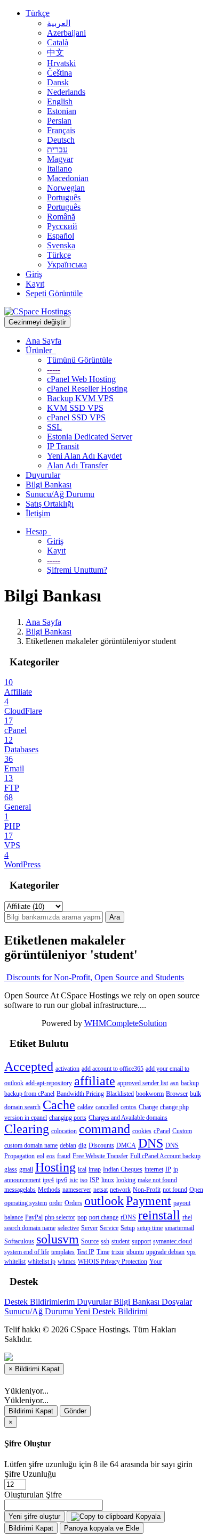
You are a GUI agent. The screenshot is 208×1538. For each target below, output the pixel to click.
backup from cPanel (29, 1093)
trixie (117, 1252)
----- (53, 369)
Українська (67, 264)
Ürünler (41, 350)
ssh (105, 1241)
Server (89, 1228)
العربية (58, 23)
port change (103, 1217)
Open (196, 1189)
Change (148, 1107)
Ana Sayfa (43, 340)
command (104, 1129)
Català (57, 42)
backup (190, 1083)
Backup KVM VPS (80, 398)
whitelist (15, 1261)
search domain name (29, 1228)
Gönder (75, 1411)
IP (168, 1169)
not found (175, 1189)
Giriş (34, 274)
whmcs (67, 1261)
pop (82, 1217)
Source (90, 1241)
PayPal (34, 1217)
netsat (100, 1189)
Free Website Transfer (100, 1156)
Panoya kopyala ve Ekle (101, 1528)
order (55, 1203)
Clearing (26, 1129)
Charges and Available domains (128, 1117)
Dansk (58, 82)
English (60, 101)
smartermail (179, 1228)
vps (191, 1252)
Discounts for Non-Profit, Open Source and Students (94, 977)
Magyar (60, 159)
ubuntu (135, 1252)
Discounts (101, 1145)
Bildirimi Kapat (31, 1411)
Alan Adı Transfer (77, 465)
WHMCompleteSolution (125, 1023)
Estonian (61, 111)
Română (61, 216)
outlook (104, 1201)
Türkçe (38, 13)
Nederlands (66, 91)
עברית (57, 149)
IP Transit (63, 446)
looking (125, 1180)
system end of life (26, 1252)
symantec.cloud (172, 1241)
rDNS (128, 1217)
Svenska (61, 245)
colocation (64, 1131)
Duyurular (43, 474)
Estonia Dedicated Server (89, 436)
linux (107, 1180)
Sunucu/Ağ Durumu (60, 494)
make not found (157, 1180)
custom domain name (31, 1145)
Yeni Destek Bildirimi (111, 1311)
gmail (26, 1169)
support (141, 1241)
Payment (148, 1201)
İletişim (38, 513)
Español (60, 235)
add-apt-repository (49, 1083)
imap (95, 1169)
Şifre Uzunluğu (30, 1473)
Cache (59, 1105)
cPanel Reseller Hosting (87, 388)
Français (61, 130)
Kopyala (147, 1516)
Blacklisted (120, 1093)
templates (63, 1252)
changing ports (67, 1117)
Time (103, 1252)
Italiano (59, 168)
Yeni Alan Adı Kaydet (84, 455)
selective (68, 1228)
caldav (85, 1107)
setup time (150, 1228)
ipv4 (48, 1180)
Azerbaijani (66, 32)
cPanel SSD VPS (76, 417)
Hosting (55, 1167)
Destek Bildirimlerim (40, 1301)
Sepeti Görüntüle (54, 293)
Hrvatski (61, 63)
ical (82, 1169)
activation (67, 1068)
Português (64, 197)
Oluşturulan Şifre (33, 1494)
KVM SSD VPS (75, 407)
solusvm (57, 1239)
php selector (60, 1217)
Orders (73, 1203)
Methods (49, 1189)
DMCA (126, 1145)
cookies (141, 1131)
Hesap (38, 531)
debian (68, 1145)
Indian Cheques (122, 1169)
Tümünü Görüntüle (79, 359)
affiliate (94, 1081)
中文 (55, 52)
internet (154, 1169)
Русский (62, 226)
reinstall (159, 1215)
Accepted (28, 1066)
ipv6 (61, 1180)
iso (83, 1180)
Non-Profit (147, 1189)
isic (73, 1180)
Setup (128, 1228)
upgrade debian (165, 1252)
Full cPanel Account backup (165, 1156)
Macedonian (68, 178)
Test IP (85, 1252)
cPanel (162, 1131)
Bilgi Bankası (48, 484)
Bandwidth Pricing (80, 1093)
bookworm (150, 1093)
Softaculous (19, 1241)
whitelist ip (41, 1261)
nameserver (76, 1189)
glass (10, 1169)
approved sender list (142, 1083)
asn (174, 1083)
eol (40, 1156)
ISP (94, 1180)
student (120, 1241)
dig (82, 1145)
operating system (25, 1203)
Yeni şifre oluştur (34, 1516)
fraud (63, 1156)
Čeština (59, 72)
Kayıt (35, 283)
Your (155, 1261)
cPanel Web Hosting (81, 379)
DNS (150, 1143)
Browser (177, 1093)
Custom (182, 1131)
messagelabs (20, 1189)
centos (129, 1107)
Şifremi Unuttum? (77, 569)
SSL (54, 427)
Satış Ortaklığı (50, 503)
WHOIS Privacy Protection (112, 1261)
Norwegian (66, 187)
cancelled (106, 1107)
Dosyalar (177, 1301)
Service (109, 1228)
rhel (187, 1217)
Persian (59, 120)
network (120, 1189)
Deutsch (61, 139)
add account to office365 (112, 1068)
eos (50, 1156)
